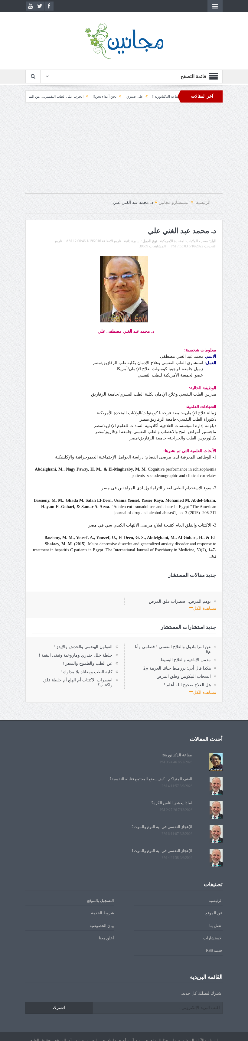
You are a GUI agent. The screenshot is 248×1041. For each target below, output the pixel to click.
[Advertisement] (124, 151)
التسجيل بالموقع (100, 900)
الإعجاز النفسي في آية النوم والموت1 (162, 850)
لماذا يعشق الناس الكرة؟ (171, 803)
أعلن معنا (106, 938)
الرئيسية (216, 900)
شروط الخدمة (102, 913)
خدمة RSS (214, 950)
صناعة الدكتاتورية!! (177, 755)
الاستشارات (213, 938)
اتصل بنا (216, 925)
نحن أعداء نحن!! (124, 96)
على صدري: (153, 96)
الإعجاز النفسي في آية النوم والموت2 (162, 826)
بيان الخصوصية (102, 925)
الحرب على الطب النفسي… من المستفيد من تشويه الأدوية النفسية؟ (52, 96)
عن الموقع (214, 913)
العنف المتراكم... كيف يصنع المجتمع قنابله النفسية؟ (150, 779)
